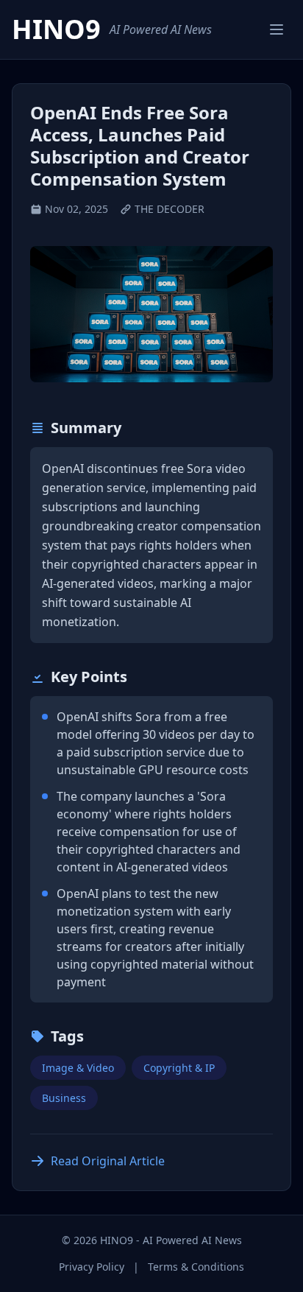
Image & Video (78, 1068)
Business (64, 1098)
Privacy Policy (91, 1267)
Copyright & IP (179, 1068)
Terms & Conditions (196, 1267)
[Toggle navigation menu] (276, 29)
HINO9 (56, 29)
